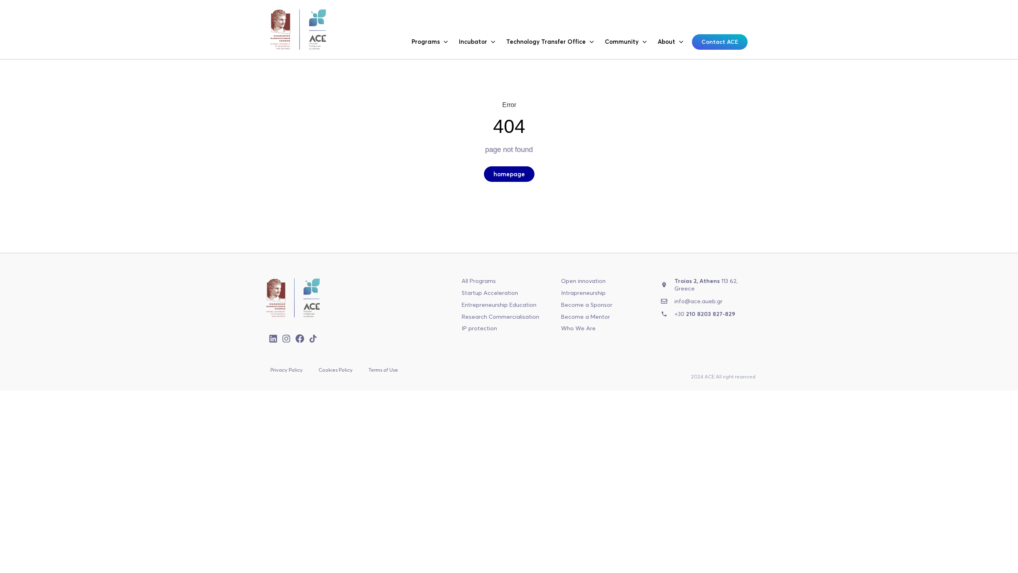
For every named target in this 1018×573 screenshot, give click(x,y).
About (666, 41)
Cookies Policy (336, 369)
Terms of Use (383, 369)
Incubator (473, 41)
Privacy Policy (286, 369)
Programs (426, 41)
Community (622, 41)
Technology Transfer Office (546, 41)
